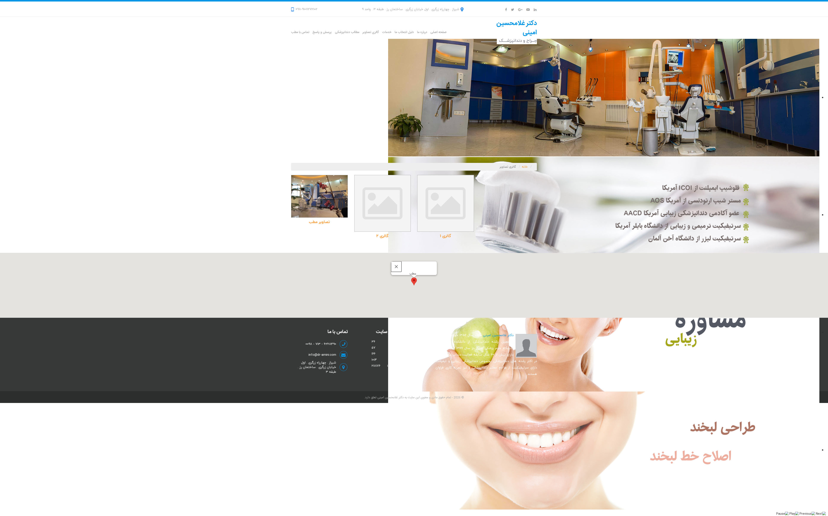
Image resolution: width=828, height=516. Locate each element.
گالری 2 (382, 236)
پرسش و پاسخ (322, 32)
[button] (414, 281)
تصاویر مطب (319, 222)
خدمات (386, 32)
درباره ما (422, 32)
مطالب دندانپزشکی (347, 32)
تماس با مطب (300, 32)
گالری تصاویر (370, 32)
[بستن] (396, 266)
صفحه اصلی (438, 32)
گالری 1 (445, 236)
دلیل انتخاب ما (404, 32)
